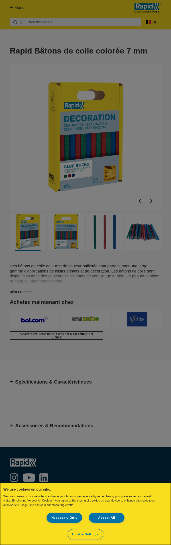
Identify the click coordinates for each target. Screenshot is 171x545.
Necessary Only (64, 517)
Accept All (106, 517)
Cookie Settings (85, 534)
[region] (85, 514)
